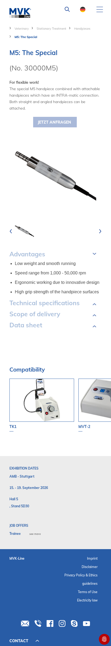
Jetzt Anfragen (54, 122)
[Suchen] (67, 9)
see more (35, 534)
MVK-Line (17, 558)
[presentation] (10, 231)
